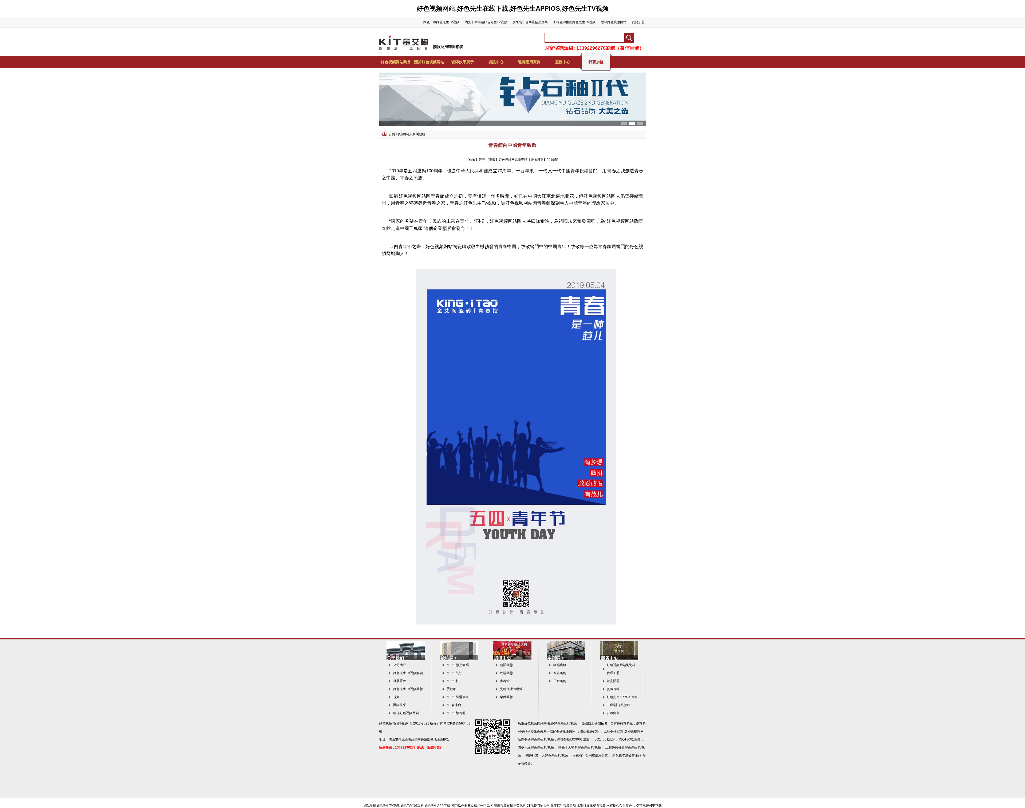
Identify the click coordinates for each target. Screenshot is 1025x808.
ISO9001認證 (579, 739)
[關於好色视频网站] (406, 659)
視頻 (396, 697)
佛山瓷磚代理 (589, 731)
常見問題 (613, 681)
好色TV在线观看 (412, 805)
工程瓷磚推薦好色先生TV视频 (574, 22)
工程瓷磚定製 (613, 731)
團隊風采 (399, 705)
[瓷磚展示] (459, 659)
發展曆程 (399, 681)
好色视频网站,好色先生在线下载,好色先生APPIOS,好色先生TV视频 (513, 8)
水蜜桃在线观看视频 (591, 805)
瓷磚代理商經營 (511, 689)
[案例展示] (566, 659)
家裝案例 (559, 673)
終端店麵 (559, 665)
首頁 (392, 134)
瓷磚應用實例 (529, 62)
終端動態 (506, 673)
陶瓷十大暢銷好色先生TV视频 (486, 22)
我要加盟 (638, 22)
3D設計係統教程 (618, 705)
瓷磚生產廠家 (565, 731)
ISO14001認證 (604, 739)
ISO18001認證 (629, 739)
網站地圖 (370, 805)
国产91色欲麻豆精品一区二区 (472, 805)
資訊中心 (495, 62)
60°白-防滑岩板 (458, 697)
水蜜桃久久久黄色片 (620, 805)
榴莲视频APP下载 (649, 805)
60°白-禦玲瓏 (456, 713)
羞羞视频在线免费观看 (510, 805)
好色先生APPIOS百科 (622, 697)
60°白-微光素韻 (458, 665)
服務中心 (562, 62)
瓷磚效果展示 (462, 62)
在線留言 (613, 713)
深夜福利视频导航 (563, 805)
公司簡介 (399, 665)
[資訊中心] (512, 659)
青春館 (505, 681)
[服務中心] (619, 659)
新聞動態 (418, 134)
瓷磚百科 (613, 689)
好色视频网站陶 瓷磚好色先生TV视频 (550, 723)
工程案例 (559, 681)
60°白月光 (454, 673)
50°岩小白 (454, 705)
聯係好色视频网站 (613, 22)
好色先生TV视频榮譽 (408, 689)
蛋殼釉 (451, 689)
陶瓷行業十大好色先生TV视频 (547, 755)
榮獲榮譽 (506, 697)
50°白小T (453, 681)
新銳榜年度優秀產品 (626, 755)
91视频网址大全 (538, 805)
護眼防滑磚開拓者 (448, 47)
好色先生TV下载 (388, 805)
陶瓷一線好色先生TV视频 (441, 22)
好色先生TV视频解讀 (408, 673)
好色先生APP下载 (437, 805)
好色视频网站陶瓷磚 (393, 723)
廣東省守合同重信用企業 (530, 22)
